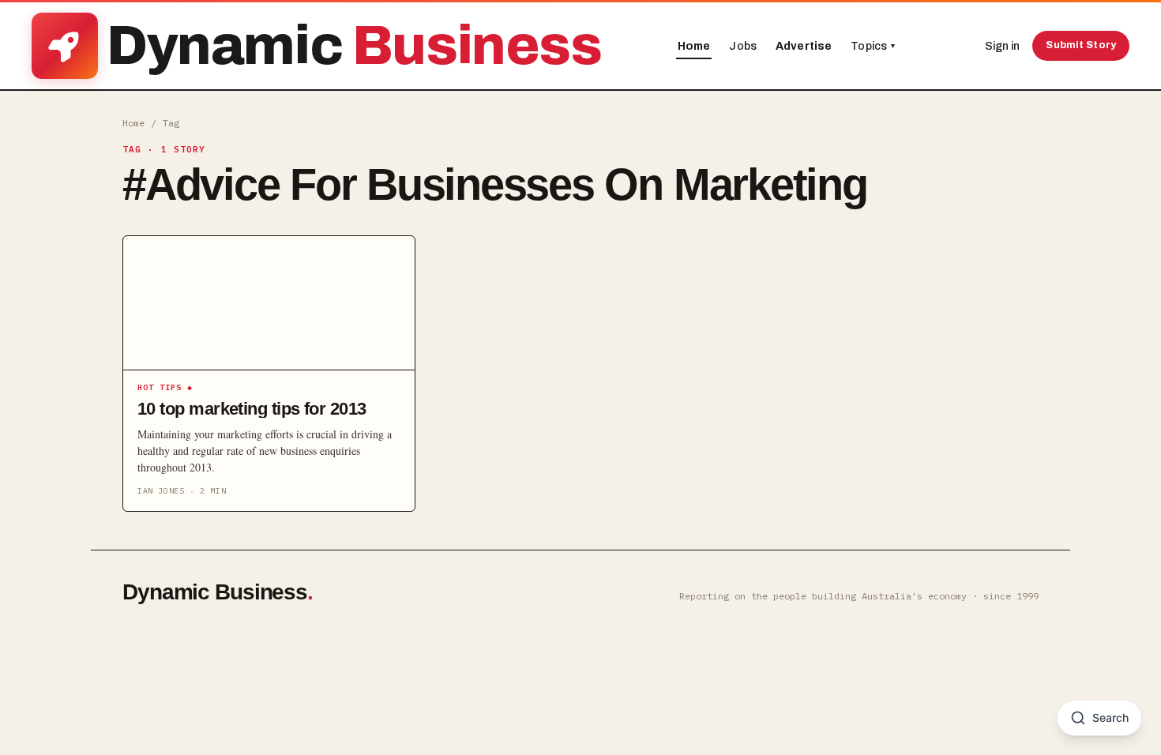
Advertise (804, 46)
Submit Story (1081, 45)
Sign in (1002, 46)
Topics (873, 46)
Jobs (743, 46)
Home (694, 46)
